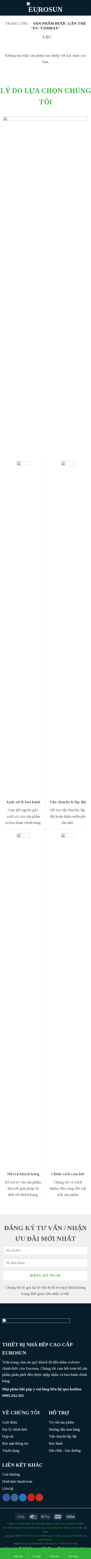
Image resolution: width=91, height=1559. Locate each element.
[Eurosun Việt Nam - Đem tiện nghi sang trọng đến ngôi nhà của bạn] (45, 7)
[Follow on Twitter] (23, 1497)
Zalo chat (18, 1556)
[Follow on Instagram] (14, 1497)
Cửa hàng (73, 1556)
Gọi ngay (36, 1556)
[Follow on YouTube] (39, 1497)
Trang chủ (16, 23)
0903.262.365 (13, 1395)
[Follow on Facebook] (6, 1497)
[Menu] (6, 8)
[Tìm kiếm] (86, 7)
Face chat (54, 1556)
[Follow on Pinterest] (31, 1497)
